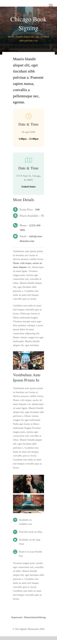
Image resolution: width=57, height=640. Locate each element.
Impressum (16, 617)
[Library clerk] (28, 352)
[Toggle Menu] (51, 5)
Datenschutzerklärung (35, 617)
